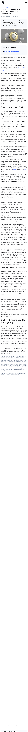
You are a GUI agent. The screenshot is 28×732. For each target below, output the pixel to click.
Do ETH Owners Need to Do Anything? (14, 53)
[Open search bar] (23, 2)
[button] (26, 3)
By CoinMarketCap (5, 16)
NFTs (14, 169)
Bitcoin (18, 68)
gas (10, 260)
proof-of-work (21, 67)
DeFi (25, 169)
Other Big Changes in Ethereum (12, 51)
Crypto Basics (4, 7)
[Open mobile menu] (26, 3)
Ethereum (12, 63)
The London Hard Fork (10, 50)
